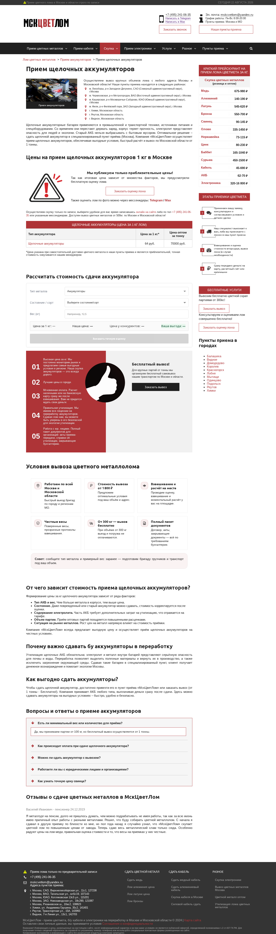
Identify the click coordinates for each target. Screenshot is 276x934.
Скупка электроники (228, 879)
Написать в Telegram (178, 18)
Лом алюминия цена (141, 887)
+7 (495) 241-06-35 (178, 14)
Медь (205, 90)
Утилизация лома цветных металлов (232, 905)
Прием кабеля (83, 48)
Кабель (206, 167)
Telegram (156, 200)
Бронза (206, 113)
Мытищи (213, 376)
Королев (213, 366)
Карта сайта (192, 920)
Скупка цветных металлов (224, 80)
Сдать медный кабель (185, 879)
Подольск (214, 383)
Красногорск (215, 370)
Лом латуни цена (138, 894)
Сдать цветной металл (142, 871)
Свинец (206, 121)
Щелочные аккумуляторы (46, 243)
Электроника (210, 183)
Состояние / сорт (42, 302)
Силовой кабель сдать (186, 904)
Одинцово (214, 380)
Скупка (109, 48)
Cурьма (206, 160)
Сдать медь (134, 879)
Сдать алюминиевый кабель (185, 888)
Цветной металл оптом (230, 897)
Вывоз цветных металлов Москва (231, 888)
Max (168, 200)
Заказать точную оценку (109, 338)
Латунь (206, 106)
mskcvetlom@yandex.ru (237, 14)
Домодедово (215, 363)
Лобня (211, 373)
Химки (211, 390)
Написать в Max (175, 21)
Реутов (212, 387)
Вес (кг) (35, 314)
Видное (212, 359)
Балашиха (214, 356)
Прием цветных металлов (45, 48)
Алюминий (209, 98)
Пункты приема (213, 48)
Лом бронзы (135, 901)
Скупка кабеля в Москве (187, 897)
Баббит (206, 152)
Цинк (205, 144)
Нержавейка (210, 136)
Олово (206, 129)
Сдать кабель (179, 871)
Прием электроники (138, 48)
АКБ (204, 175)
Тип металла (38, 291)
